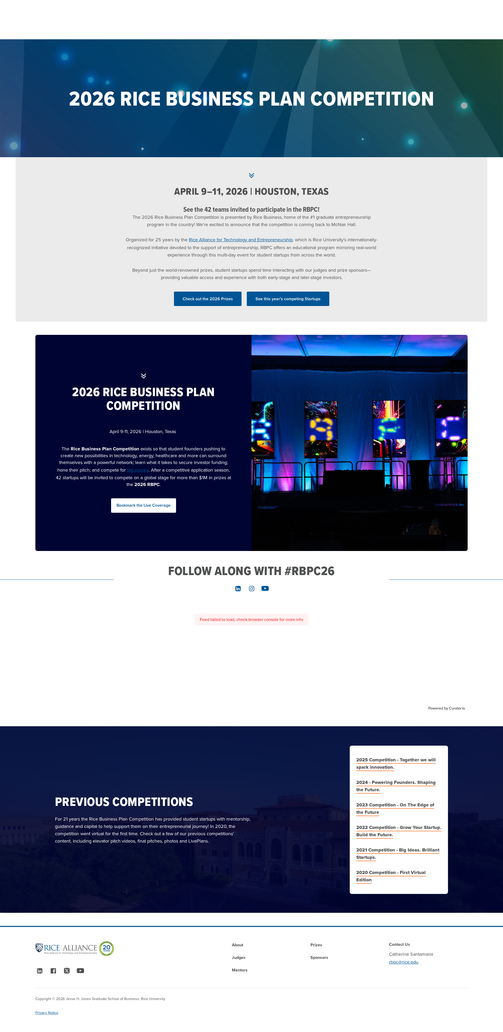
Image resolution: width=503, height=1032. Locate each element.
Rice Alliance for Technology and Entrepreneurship (241, 239)
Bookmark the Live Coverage (144, 505)
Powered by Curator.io (446, 708)
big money (138, 470)
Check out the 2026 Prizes (208, 299)
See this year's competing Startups (288, 299)
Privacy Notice (46, 1012)
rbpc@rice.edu (403, 962)
